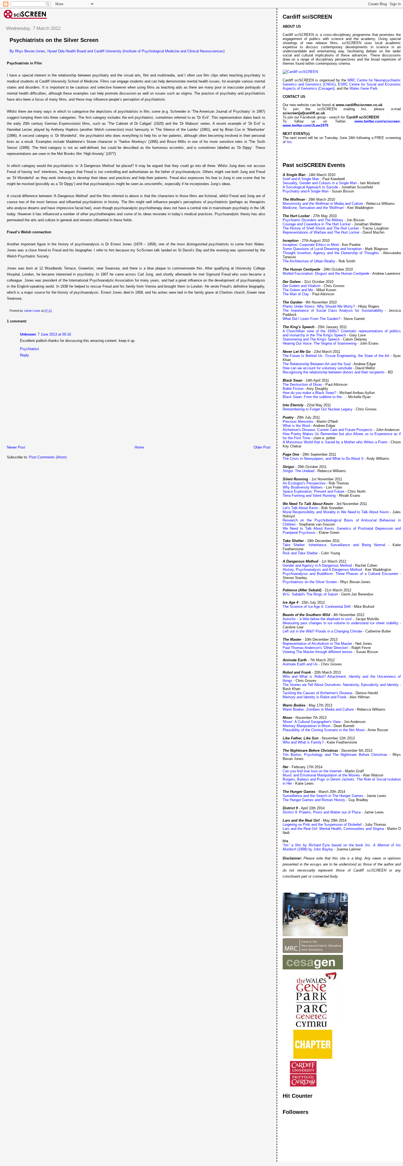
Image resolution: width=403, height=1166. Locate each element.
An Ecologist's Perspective (304, 483)
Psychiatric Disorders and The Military (313, 220)
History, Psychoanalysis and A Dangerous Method (322, 570)
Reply (24, 355)
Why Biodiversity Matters (303, 487)
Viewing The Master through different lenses (318, 652)
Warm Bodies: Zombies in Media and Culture (318, 709)
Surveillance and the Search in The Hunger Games (323, 796)
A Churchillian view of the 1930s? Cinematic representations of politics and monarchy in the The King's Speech (342, 333)
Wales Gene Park (364, 88)
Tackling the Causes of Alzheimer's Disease (317, 693)
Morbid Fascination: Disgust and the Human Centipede (326, 273)
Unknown (28, 334)
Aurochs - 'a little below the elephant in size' (317, 619)
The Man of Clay (296, 294)
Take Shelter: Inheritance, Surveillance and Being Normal (334, 545)
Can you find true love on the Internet (312, 771)
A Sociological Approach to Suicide (310, 187)
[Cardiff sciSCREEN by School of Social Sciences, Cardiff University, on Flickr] (300, 72)
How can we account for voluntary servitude (317, 368)
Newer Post (16, 447)
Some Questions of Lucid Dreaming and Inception (322, 249)
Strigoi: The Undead (298, 471)
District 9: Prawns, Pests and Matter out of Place (322, 812)
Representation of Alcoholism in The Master (317, 644)
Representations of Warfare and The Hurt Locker (321, 232)
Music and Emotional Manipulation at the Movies (321, 775)
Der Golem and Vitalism (301, 286)
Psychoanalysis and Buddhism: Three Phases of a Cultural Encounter (340, 574)
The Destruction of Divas (302, 384)
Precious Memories (298, 421)
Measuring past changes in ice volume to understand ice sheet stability (340, 623)
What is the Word (296, 426)
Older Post (262, 447)
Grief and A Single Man (301, 179)
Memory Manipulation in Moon (306, 726)
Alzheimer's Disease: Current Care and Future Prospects (328, 430)
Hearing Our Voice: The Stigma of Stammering (319, 343)
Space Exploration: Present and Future (313, 491)
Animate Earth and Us (300, 664)
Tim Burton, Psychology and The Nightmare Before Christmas (335, 755)
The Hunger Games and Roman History (314, 800)
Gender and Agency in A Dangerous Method (317, 565)
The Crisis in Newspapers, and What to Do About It (323, 458)
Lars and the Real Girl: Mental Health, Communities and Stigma (333, 829)
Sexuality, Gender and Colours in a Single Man (320, 183)
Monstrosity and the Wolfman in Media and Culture (323, 204)
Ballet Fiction (293, 389)
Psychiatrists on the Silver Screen (310, 582)
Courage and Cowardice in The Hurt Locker (317, 224)
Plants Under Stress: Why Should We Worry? (319, 306)
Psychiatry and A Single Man (305, 191)
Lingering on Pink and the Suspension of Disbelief (322, 824)
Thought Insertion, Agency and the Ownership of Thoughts (331, 253)
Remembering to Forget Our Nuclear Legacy (318, 409)
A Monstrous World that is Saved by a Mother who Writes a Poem (335, 442)
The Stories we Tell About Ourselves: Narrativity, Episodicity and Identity (341, 685)
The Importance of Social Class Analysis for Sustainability (333, 310)
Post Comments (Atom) (48, 457)
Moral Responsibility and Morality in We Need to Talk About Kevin (336, 512)
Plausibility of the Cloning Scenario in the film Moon (324, 730)
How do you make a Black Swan (308, 393)
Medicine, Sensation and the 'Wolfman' (313, 208)
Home (139, 447)
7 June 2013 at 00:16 (54, 334)
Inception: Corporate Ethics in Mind (311, 245)
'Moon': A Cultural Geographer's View (311, 722)
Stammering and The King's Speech (311, 339)
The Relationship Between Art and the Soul (317, 364)
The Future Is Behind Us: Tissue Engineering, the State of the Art (336, 356)
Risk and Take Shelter (300, 553)
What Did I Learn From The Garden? (311, 319)
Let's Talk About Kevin (301, 508)
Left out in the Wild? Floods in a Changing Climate (322, 631)
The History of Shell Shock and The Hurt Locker (321, 228)
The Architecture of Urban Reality (309, 261)
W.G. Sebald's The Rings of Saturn (310, 594)
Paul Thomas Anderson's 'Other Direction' (315, 648)
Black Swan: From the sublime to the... (314, 397)
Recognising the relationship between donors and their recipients (334, 372)
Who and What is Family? (303, 742)
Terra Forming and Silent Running (309, 495)
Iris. (290, 142)
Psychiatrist (29, 349)
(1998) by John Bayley (314, 849)
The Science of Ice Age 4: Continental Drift (317, 607)
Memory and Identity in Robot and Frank (315, 697)
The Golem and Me (298, 290)
